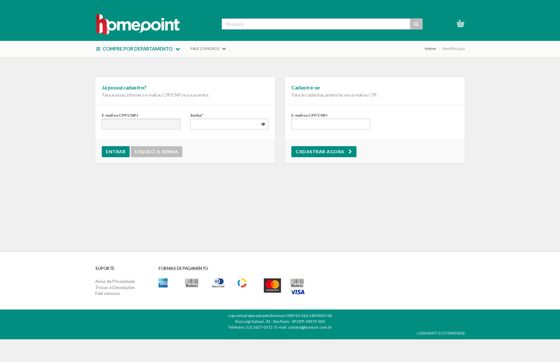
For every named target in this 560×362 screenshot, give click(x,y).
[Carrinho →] (463, 23)
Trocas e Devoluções (115, 287)
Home (430, 48)
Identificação (453, 48)
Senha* (196, 115)
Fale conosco (107, 293)
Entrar (115, 151)
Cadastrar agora (322, 151)
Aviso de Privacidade (115, 281)
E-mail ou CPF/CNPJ (120, 115)
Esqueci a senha (156, 151)
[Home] (138, 23)
